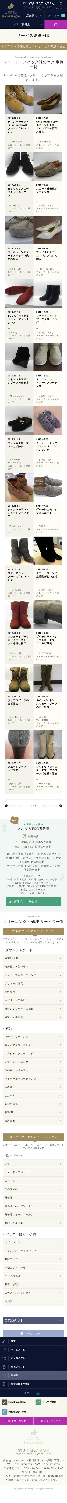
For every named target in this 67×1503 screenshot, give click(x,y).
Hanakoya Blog (17, 1402)
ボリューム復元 (14, 983)
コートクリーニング (16, 1036)
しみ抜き (10, 1095)
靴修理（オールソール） (19, 1214)
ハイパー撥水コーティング (20, 975)
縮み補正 (10, 1087)
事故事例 (10, 1120)
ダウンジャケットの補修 (19, 1008)
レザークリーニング (16, 1061)
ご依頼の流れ (14, 1320)
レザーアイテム (52, 1421)
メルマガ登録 (49, 1402)
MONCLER (11, 958)
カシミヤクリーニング (18, 1044)
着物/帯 (9, 1112)
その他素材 (11, 1189)
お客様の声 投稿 (17, 1411)
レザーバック (12, 1242)
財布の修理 (11, 1284)
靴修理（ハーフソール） (19, 1206)
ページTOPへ (33, 1333)
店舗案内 (32, 15)
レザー (8, 1163)
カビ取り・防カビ (15, 1000)
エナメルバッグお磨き (18, 1292)
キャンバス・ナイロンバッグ (22, 1250)
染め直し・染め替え (16, 966)
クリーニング (18, 1421)
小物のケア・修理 (15, 1267)
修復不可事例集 (14, 1017)
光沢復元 (10, 991)
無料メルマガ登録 (25, 901)
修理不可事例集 (14, 1222)
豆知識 (8, 1301)
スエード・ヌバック (16, 1172)
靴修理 (8, 1197)
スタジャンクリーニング (19, 1053)
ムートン (10, 1180)
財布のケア (11, 1259)
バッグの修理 (12, 1276)
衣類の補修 (11, 1104)
